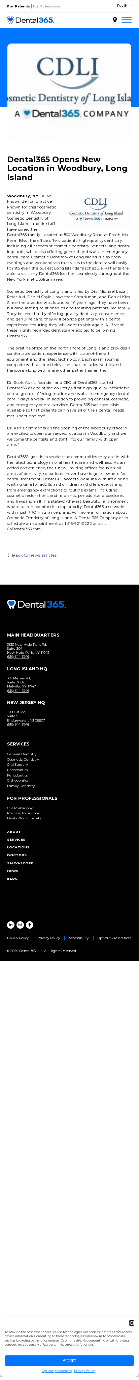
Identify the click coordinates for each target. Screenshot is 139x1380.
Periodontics (17, 775)
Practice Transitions (23, 813)
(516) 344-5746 (18, 656)
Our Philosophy (20, 808)
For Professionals (47, 6)
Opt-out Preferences (114, 938)
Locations (18, 847)
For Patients (18, 6)
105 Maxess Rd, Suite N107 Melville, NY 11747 (21, 682)
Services (16, 839)
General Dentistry (21, 754)
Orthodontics (17, 780)
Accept (69, 1360)
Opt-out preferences (57, 1371)
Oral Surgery (17, 764)
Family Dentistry (21, 786)
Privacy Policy (84, 1371)
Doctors (17, 855)
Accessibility (79, 938)
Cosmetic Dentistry (23, 759)
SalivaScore (20, 863)
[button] (131, 1323)
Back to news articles (34, 555)
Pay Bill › (124, 5)
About (14, 832)
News (12, 871)
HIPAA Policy (18, 938)
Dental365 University (24, 818)
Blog (12, 878)
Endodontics (17, 770)
